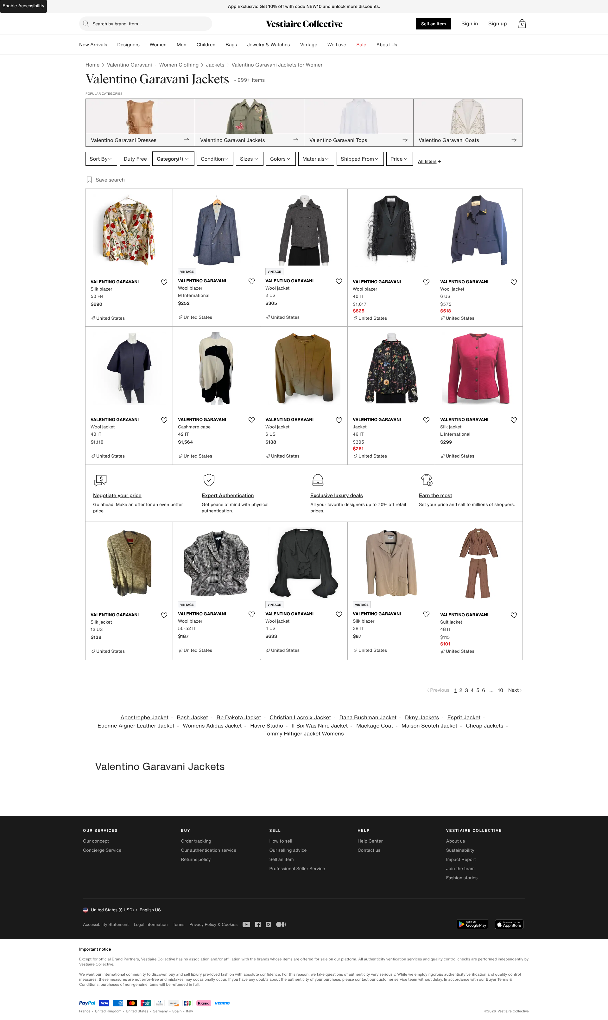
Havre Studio (266, 726)
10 (500, 690)
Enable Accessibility (23, 6)
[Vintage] (322, 44)
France (85, 1011)
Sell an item (433, 23)
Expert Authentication (228, 495)
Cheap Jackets (484, 726)
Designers (128, 44)
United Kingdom (108, 1011)
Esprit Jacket (463, 718)
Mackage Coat (374, 726)
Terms (178, 924)
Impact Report (461, 859)
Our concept (96, 841)
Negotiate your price (117, 495)
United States (137, 1011)
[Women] (171, 44)
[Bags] (241, 44)
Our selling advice (288, 850)
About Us (387, 44)
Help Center (370, 841)
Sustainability (460, 850)
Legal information (151, 924)
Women (158, 44)
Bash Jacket (192, 718)
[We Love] (351, 44)
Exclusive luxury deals (336, 495)
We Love (336, 44)
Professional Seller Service (297, 868)
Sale (361, 44)
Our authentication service (208, 850)
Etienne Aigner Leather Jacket (136, 726)
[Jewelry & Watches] (294, 44)
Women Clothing (179, 64)
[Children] (220, 44)
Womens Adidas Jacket (212, 726)
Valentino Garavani (129, 64)
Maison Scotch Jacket (429, 726)
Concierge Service (102, 850)
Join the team (460, 868)
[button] (522, 23)
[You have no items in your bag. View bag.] (522, 23)
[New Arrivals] (112, 44)
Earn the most (435, 495)
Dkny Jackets (422, 718)
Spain (177, 1011)
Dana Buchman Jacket (367, 718)
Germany (160, 1011)
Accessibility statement (106, 924)
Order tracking (196, 841)
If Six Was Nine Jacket (320, 726)
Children (206, 44)
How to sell (280, 841)
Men (182, 44)
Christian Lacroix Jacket (300, 718)
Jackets (215, 64)
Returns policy (196, 859)
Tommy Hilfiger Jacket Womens (304, 734)
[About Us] (402, 44)
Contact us (369, 850)
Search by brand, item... (117, 23)
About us (455, 841)
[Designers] (144, 44)
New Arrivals (93, 44)
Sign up (497, 23)
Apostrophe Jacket (144, 718)
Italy (189, 1011)
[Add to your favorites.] (164, 282)
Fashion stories (462, 878)
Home (92, 64)
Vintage (308, 44)
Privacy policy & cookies (213, 924)
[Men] (191, 44)
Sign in (469, 23)
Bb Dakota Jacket (239, 718)
